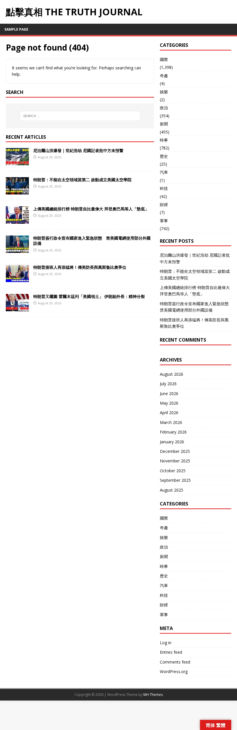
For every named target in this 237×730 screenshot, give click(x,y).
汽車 (164, 172)
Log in (165, 642)
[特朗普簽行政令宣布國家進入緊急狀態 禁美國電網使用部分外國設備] (17, 249)
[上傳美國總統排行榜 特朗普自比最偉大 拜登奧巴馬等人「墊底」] (17, 220)
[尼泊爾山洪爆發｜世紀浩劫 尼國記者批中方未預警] (17, 162)
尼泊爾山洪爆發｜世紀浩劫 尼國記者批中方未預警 (78, 150)
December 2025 (175, 451)
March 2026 (171, 422)
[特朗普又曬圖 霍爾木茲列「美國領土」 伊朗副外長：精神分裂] (17, 308)
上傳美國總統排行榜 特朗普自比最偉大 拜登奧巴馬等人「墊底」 (91, 209)
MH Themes (153, 694)
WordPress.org (174, 671)
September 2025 (175, 480)
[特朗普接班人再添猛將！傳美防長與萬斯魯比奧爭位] (17, 278)
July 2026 (168, 383)
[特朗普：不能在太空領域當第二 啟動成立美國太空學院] (17, 191)
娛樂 (164, 92)
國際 (164, 59)
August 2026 (171, 374)
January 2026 (172, 441)
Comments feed (175, 662)
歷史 (164, 156)
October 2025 (173, 470)
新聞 (164, 124)
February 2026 (173, 432)
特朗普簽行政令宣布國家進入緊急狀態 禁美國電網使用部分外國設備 (92, 240)
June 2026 (169, 393)
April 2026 (169, 412)
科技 (164, 188)
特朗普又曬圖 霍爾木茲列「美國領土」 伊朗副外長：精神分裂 (89, 296)
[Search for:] (80, 116)
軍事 (164, 220)
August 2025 (171, 490)
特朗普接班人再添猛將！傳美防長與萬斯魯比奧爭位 (79, 267)
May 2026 (169, 403)
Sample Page (16, 29)
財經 (164, 204)
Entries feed (171, 652)
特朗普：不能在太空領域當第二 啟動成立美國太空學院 (82, 179)
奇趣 (164, 75)
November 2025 (175, 461)
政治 (164, 107)
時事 (164, 140)
